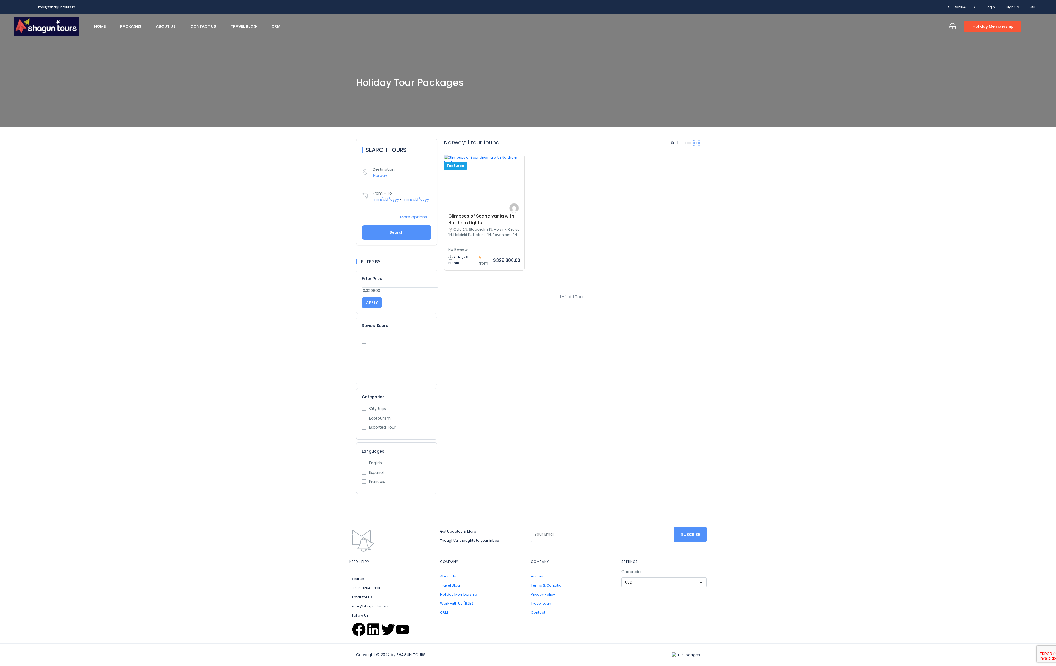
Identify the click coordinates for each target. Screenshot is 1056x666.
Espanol (376, 472)
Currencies (632, 571)
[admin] (514, 208)
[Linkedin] (373, 629)
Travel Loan (541, 603)
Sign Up (1012, 7)
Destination (384, 169)
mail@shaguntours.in (56, 7)
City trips (377, 408)
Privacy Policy (543, 594)
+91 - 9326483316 (960, 7)
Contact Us (203, 26)
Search (397, 232)
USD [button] (1033, 7)
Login (990, 7)
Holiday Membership (993, 26)
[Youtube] (402, 629)
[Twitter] (388, 629)
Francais (377, 481)
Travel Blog (244, 26)
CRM (275, 26)
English (375, 463)
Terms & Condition (547, 585)
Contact (538, 612)
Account (538, 576)
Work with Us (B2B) (456, 603)
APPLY (372, 302)
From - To (382, 193)
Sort (675, 142)
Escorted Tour (382, 427)
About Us (166, 26)
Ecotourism (380, 418)
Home (100, 26)
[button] (952, 26)
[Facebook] (359, 629)
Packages (130, 26)
